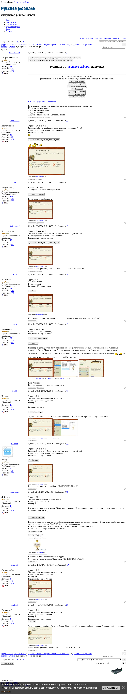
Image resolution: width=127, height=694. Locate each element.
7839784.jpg (39, 552)
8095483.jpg (39, 176)
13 (67, 226)
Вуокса (12, 47)
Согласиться (111, 688)
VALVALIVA (14, 52)
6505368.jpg (39, 484)
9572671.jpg (39, 266)
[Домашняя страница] (39, 179)
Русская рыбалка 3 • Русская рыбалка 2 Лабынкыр (49, 44)
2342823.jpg (39, 314)
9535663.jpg (51, 438)
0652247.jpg (39, 599)
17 (67, 444)
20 (67, 605)
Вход (27, 2)
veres (15, 324)
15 (67, 324)
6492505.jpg (39, 438)
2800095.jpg (39, 220)
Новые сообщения (94, 38)
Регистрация (19, 2)
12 (67, 182)
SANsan (14, 444)
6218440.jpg (63, 378)
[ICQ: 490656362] (47, 117)
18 (67, 492)
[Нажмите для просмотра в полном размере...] (46, 174)
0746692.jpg (39, 378)
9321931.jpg (39, 645)
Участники (106, 38)
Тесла (14, 274)
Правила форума (119, 38)
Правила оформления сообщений (42, 101)
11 (67, 121)
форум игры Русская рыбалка (13, 44)
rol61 (15, 182)
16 (67, 391)
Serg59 (14, 391)
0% (12, 71)
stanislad (14, 565)
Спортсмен (14, 492)
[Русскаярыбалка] (18, 8)
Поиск (83, 38)
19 (68, 565)
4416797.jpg (51, 378)
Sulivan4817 (14, 121)
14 (67, 274)
